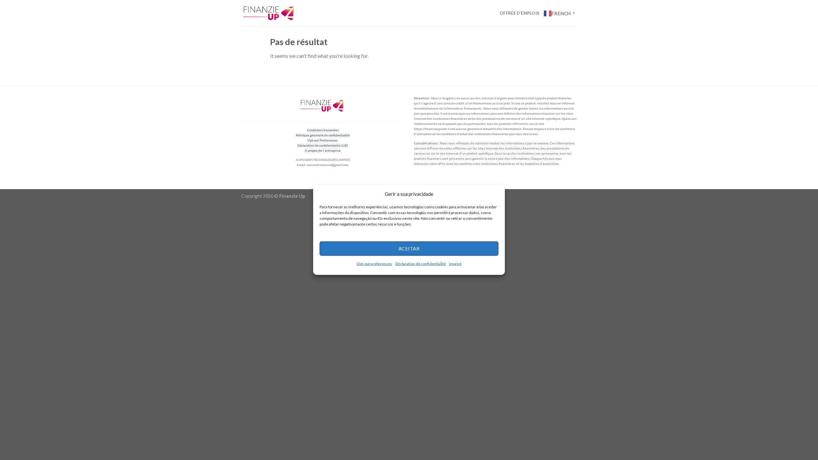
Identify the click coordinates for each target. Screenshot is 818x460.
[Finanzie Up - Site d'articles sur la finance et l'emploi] (269, 13)
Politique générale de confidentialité (323, 135)
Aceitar (409, 248)
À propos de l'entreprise (323, 150)
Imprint (455, 263)
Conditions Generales (323, 130)
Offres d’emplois (519, 13)
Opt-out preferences (374, 263)
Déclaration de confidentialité (420, 263)
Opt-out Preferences (323, 140)
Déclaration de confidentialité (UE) (322, 145)
